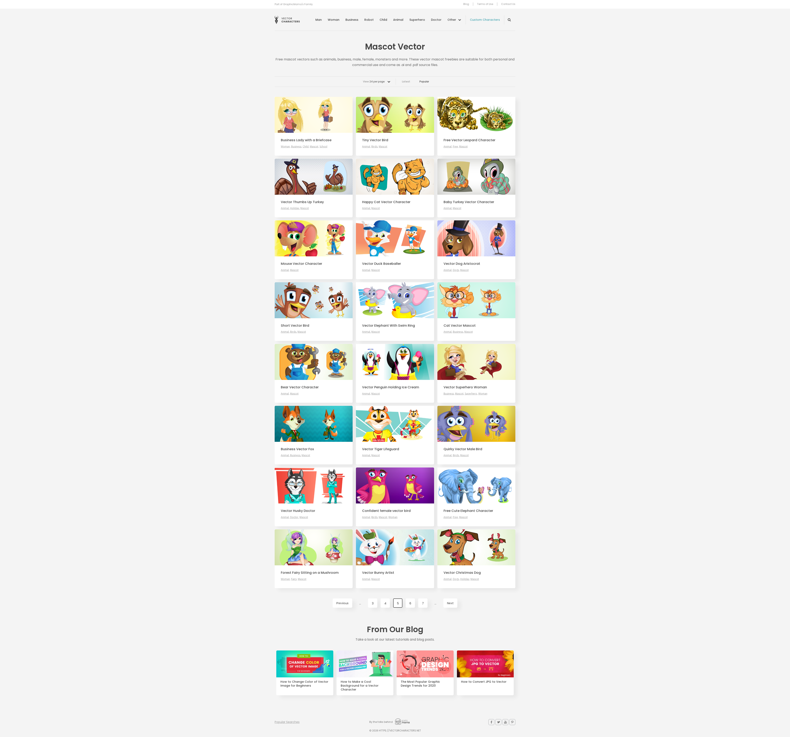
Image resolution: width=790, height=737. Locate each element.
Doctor (436, 20)
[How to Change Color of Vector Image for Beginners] (304, 664)
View (374, 81)
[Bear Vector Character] (314, 362)
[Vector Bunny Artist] (395, 547)
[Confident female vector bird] (395, 485)
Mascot (314, 146)
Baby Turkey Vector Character (469, 202)
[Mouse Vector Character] (314, 238)
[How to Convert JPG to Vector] (485, 664)
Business (351, 20)
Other (451, 20)
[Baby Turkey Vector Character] (476, 177)
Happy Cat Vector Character (386, 202)
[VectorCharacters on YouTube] (505, 722)
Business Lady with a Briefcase (306, 140)
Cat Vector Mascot (460, 325)
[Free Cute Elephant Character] (476, 485)
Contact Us (508, 4)
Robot (369, 20)
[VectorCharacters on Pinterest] (512, 722)
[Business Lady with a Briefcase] (314, 115)
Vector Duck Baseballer (381, 263)
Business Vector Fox (297, 449)
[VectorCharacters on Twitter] (498, 722)
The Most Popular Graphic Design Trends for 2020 (420, 684)
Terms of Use (485, 4)
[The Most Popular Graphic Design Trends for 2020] (425, 664)
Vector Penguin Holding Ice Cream (390, 387)
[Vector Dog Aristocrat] (476, 238)
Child (383, 20)
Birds (374, 146)
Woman (333, 20)
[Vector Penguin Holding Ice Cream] (395, 362)
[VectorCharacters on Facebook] (491, 722)
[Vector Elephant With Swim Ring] (395, 300)
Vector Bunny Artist (378, 572)
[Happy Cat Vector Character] (395, 177)
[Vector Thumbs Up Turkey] (314, 177)
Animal (398, 20)
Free (455, 146)
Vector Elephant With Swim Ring (388, 325)
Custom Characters (485, 20)
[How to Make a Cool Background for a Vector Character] (365, 664)
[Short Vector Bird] (314, 300)
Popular (424, 81)
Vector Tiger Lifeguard (380, 449)
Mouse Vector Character (301, 263)
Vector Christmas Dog (462, 572)
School (323, 146)
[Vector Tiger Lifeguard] (395, 424)
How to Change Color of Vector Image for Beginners (304, 684)
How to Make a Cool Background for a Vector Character (360, 686)
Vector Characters (287, 20)
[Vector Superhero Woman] (476, 362)
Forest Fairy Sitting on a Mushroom (310, 572)
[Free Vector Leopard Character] (476, 115)
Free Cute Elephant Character (468, 511)
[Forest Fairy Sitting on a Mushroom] (314, 547)
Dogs (456, 270)
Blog (466, 4)
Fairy (294, 579)
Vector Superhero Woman (465, 387)
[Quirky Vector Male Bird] (476, 424)
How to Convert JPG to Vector (484, 682)
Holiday (294, 208)
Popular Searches (287, 722)
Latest (406, 81)
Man (318, 20)
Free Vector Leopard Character (469, 140)
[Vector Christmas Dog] (476, 547)
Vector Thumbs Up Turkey (302, 202)
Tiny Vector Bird (375, 140)
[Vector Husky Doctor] (314, 485)
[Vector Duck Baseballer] (395, 238)
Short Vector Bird (295, 325)
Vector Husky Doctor (298, 511)
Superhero (417, 20)
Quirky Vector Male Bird (463, 449)
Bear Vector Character (300, 387)
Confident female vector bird (386, 511)
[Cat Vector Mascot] (476, 300)
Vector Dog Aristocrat (462, 263)
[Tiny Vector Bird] (395, 115)
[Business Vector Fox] (314, 424)
